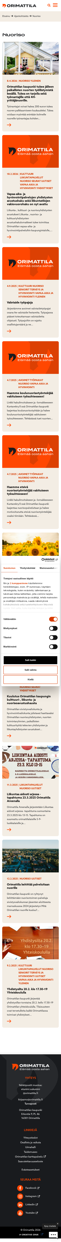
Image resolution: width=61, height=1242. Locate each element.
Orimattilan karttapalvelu (29, 1157)
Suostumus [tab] (9, 568)
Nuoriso (24, 81)
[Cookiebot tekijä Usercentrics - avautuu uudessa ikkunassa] (45, 560)
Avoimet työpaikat (30, 380)
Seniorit (24, 290)
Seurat (36, 181)
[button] (53, 1235)
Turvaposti (30, 1104)
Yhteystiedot (30, 1138)
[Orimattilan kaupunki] (18, 5)
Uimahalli (30, 1147)
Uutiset (46, 181)
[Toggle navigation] (57, 5)
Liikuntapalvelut (31, 178)
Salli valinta (30, 670)
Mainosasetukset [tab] (48, 568)
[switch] (53, 628)
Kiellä (30, 679)
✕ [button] (57, 1224)
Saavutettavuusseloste (30, 1161)
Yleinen (35, 81)
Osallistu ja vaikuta (30, 1142)
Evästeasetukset (31, 1170)
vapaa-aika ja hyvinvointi (36, 980)
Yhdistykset (45, 188)
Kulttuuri (26, 174)
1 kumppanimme (19, 583)
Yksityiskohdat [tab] (27, 568)
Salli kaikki (30, 660)
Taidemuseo (30, 1152)
